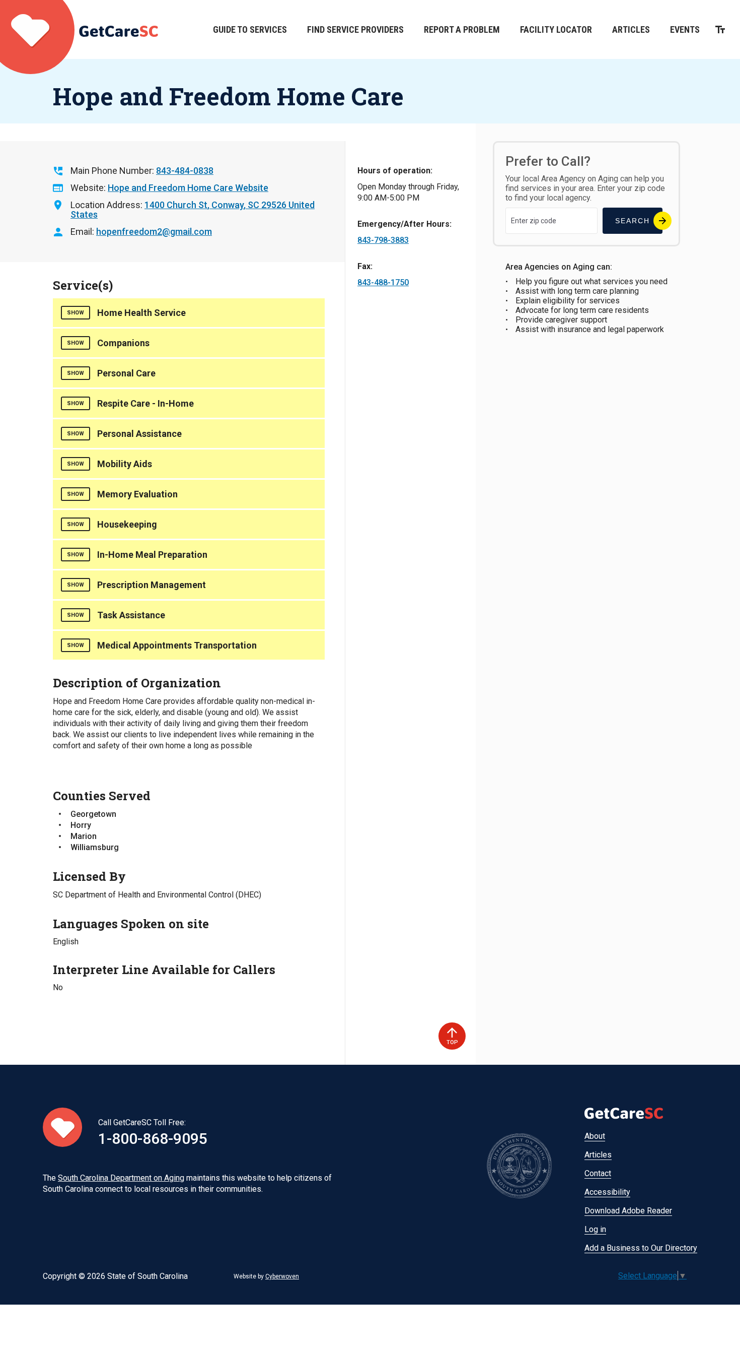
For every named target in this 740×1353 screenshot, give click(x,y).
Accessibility (607, 1192)
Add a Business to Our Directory (640, 1248)
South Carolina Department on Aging (121, 1178)
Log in (595, 1229)
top (452, 1042)
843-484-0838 (184, 170)
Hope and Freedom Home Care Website (188, 187)
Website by (266, 1276)
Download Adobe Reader (628, 1210)
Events (685, 29)
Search (632, 221)
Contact (597, 1173)
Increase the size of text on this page (720, 29)
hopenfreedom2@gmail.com (154, 231)
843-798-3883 (383, 240)
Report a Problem (462, 29)
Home (79, 29)
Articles (631, 29)
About (594, 1136)
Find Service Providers (355, 29)
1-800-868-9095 (152, 1138)
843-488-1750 (383, 282)
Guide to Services (250, 29)
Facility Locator (556, 29)
